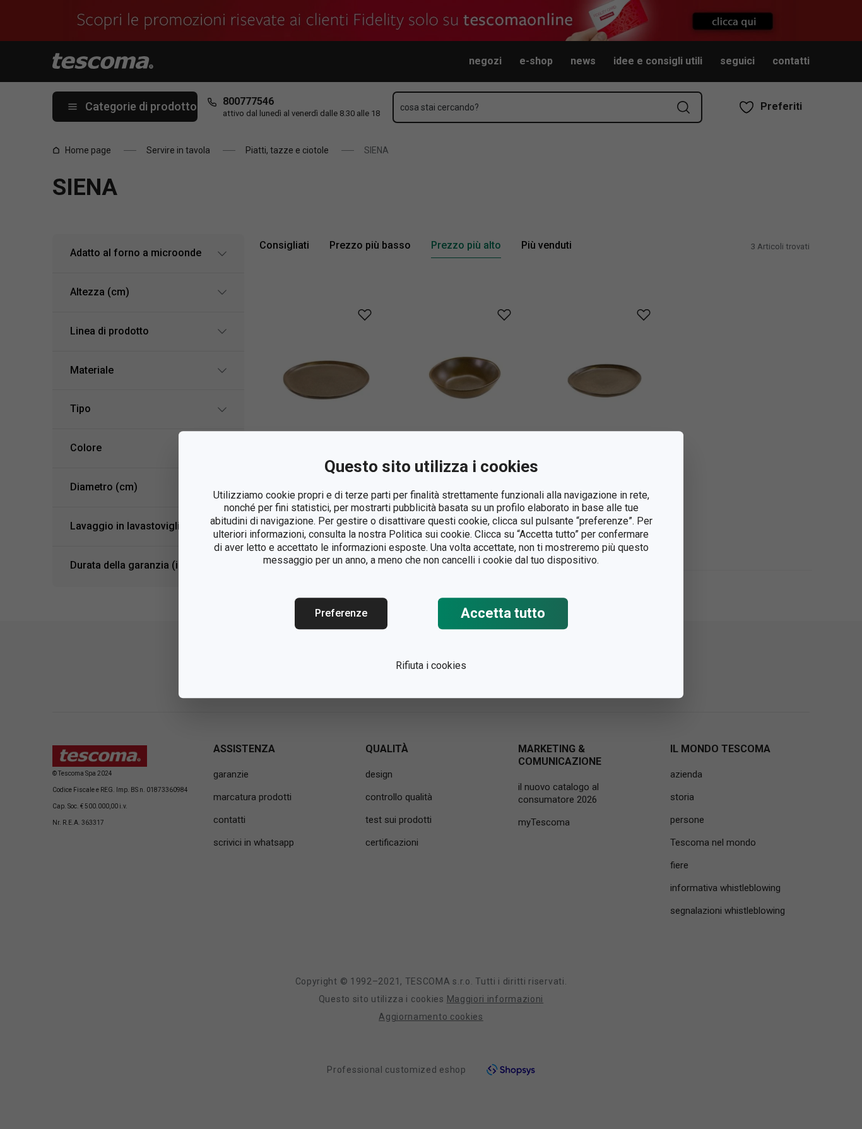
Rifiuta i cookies (431, 665)
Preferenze (341, 613)
